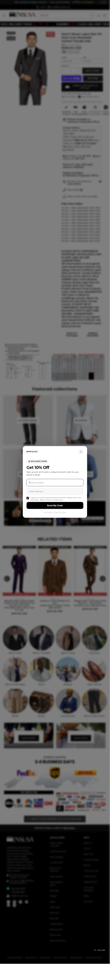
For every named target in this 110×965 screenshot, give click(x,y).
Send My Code (55, 505)
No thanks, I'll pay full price (55, 512)
